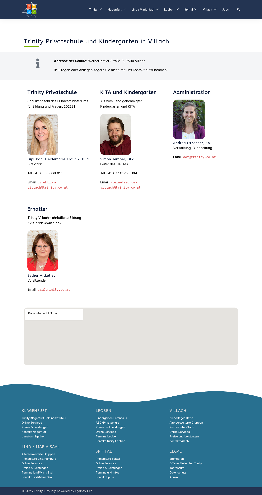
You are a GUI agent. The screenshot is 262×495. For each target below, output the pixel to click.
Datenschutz (178, 472)
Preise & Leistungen (35, 427)
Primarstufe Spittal (108, 458)
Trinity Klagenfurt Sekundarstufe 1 (44, 418)
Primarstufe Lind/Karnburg (39, 458)
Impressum (177, 468)
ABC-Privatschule (107, 422)
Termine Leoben (106, 436)
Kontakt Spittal (105, 477)
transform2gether (33, 436)
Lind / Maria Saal (143, 9)
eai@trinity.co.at (53, 289)
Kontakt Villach (179, 441)
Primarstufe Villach (182, 427)
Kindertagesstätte (181, 418)
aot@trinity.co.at (199, 157)
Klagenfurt (114, 9)
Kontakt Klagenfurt (34, 432)
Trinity (93, 9)
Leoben (169, 9)
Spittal (188, 9)
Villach (207, 9)
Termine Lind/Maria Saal (37, 472)
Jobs (225, 9)
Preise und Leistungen (110, 427)
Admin (174, 477)
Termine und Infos (107, 472)
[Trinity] (31, 9)
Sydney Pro (83, 491)
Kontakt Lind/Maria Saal (37, 477)
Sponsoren (177, 458)
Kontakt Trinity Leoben (110, 441)
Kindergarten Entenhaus (111, 418)
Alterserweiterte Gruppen (38, 454)
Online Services (32, 422)
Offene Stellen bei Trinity (186, 463)
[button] (238, 9)
